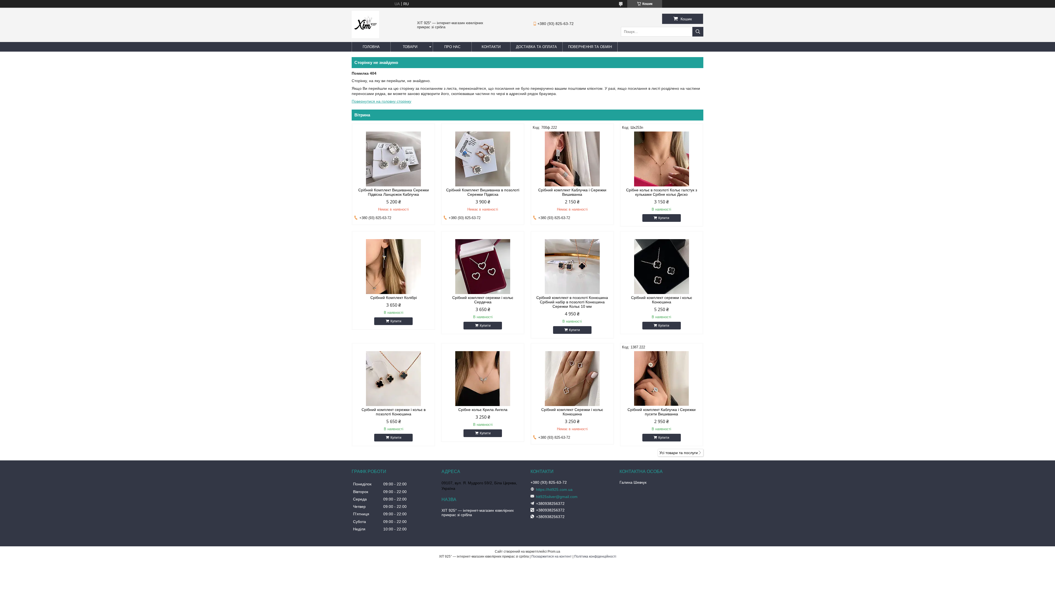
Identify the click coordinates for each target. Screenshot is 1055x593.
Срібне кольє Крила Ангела (482, 409)
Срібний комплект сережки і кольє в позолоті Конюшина (394, 411)
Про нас (452, 47)
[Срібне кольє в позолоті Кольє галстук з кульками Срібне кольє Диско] (661, 159)
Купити (663, 218)
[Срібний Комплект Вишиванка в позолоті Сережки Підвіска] (482, 159)
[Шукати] (697, 32)
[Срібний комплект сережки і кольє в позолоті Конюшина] (393, 378)
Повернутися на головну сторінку (381, 101)
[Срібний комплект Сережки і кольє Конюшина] (572, 378)
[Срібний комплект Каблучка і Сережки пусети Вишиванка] (661, 378)
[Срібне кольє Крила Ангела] (482, 378)
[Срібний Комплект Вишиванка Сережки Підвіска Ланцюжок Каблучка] (393, 159)
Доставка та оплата (536, 47)
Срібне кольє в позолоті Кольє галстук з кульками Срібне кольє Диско (661, 192)
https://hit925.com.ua (554, 489)
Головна (371, 47)
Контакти (491, 47)
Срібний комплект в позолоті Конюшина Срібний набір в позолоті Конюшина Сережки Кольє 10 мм (572, 302)
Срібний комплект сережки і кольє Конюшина (661, 299)
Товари (410, 47)
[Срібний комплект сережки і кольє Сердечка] (482, 266)
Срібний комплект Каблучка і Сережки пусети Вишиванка (662, 411)
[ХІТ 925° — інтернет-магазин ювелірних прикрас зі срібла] (365, 37)
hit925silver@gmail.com (557, 496)
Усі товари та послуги (678, 453)
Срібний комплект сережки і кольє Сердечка (482, 299)
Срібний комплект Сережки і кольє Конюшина (572, 411)
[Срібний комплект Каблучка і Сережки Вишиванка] (572, 159)
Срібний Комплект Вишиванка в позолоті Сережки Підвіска (482, 192)
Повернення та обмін (590, 47)
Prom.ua (554, 551)
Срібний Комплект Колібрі (393, 297)
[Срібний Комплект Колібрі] (393, 266)
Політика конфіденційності (595, 556)
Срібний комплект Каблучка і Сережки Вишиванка (572, 192)
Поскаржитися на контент (551, 556)
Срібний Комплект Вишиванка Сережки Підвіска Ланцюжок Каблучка (393, 192)
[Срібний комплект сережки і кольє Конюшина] (661, 266)
